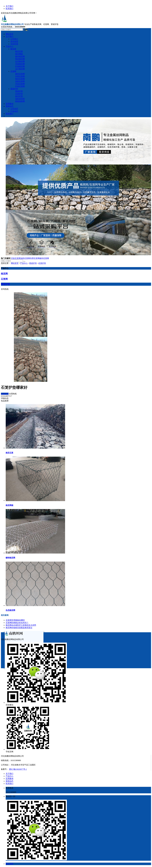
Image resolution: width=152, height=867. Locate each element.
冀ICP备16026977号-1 (18, 769)
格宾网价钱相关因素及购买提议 (19, 628)
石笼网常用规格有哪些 (15, 620)
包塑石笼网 (34, 258)
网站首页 (15, 263)
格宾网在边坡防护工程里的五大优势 (21, 625)
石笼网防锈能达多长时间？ (17, 623)
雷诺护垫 (33, 263)
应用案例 (9, 779)
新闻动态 (9, 781)
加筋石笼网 (25, 258)
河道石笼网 (15, 258)
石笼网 (4, 279)
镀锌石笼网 (44, 258)
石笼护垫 (42, 263)
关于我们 (9, 6)
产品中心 (24, 263)
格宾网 (4, 273)
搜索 (25, 29)
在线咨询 (5, 394)
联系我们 (9, 9)
